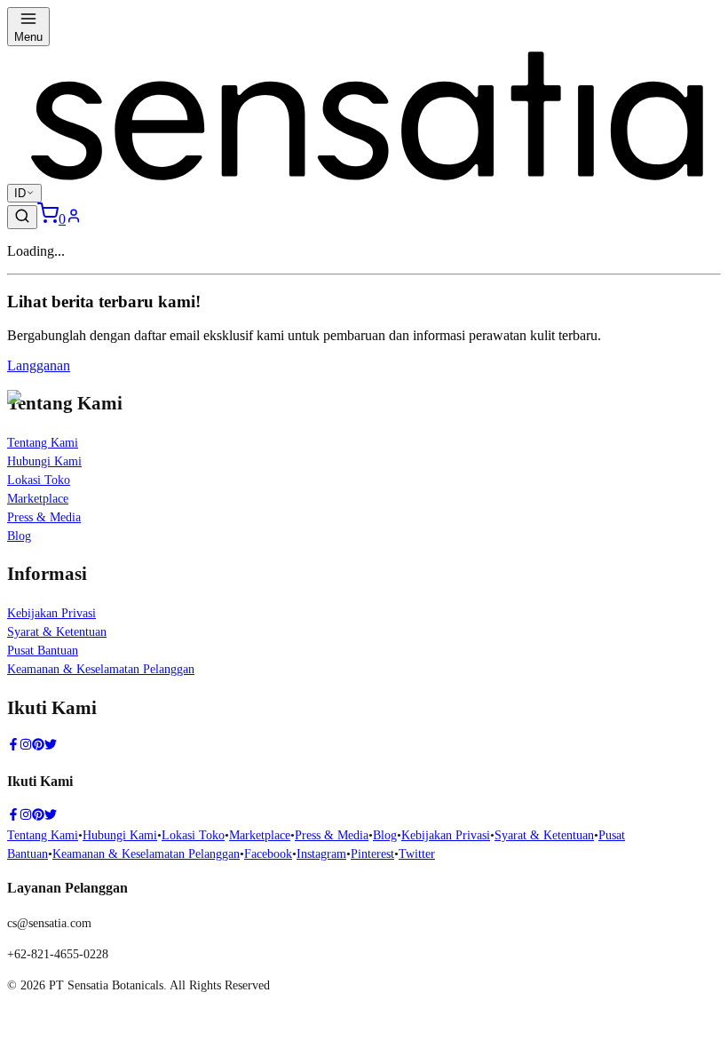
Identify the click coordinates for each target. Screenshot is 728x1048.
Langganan (38, 365)
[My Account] (74, 218)
